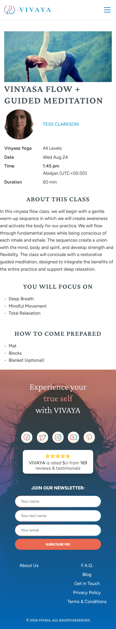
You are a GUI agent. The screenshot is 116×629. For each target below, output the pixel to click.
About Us (28, 565)
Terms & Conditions (87, 601)
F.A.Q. (87, 565)
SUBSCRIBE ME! (58, 544)
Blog (87, 574)
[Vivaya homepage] (27, 9)
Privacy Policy (87, 592)
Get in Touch (87, 583)
